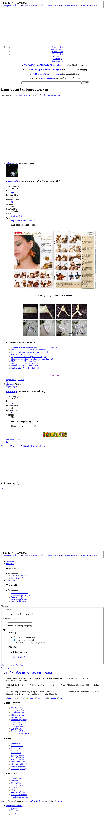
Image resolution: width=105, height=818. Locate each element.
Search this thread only (25, 637)
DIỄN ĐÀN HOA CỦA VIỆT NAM (29, 673)
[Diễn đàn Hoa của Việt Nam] (13, 665)
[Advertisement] (52, 26)
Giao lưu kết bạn (18, 792)
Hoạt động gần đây (19, 599)
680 (12, 193)
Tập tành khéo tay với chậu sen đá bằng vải (28, 356)
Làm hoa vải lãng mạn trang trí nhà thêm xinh (29, 352)
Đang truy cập (17, 597)
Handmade (15, 743)
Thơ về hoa (15, 788)
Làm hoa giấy (16, 748)
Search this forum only (25, 640)
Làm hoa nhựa (17, 750)
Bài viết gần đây (17, 578)
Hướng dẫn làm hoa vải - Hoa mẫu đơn (27, 363)
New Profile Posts (18, 602)
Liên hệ (14, 808)
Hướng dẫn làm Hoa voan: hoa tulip (25, 361)
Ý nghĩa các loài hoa (19, 797)
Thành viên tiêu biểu (19, 592)
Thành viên (10, 580)
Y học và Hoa (17, 724)
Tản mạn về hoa (17, 785)
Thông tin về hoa (18, 726)
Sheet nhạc (57, 58)
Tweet (3, 488)
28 (12, 202)
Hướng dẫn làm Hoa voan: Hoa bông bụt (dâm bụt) (32, 359)
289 (12, 403)
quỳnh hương (47, 95)
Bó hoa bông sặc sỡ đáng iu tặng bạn (26, 368)
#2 (7, 442)
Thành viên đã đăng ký (20, 595)
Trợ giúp (14, 810)
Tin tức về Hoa (17, 708)
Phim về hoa (16, 783)
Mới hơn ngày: (9, 630)
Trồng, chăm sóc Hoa (20, 733)
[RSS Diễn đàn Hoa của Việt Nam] (59, 698)
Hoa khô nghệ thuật (19, 720)
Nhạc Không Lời (58, 49)
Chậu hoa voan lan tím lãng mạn (24, 354)
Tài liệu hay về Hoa (19, 722)
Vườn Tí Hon (57, 52)
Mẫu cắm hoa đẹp (18, 762)
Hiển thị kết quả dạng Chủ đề (33, 642)
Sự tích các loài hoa (19, 794)
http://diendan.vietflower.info (23, 220)
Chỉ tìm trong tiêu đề (24, 614)
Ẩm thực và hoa (17, 729)
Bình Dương (16, 216)
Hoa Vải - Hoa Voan (23, 95)
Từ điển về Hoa (17, 713)
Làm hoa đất (16, 752)
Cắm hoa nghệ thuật (19, 764)
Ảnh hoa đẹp (16, 778)
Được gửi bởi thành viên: (13, 619)
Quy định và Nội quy (14, 805)
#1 (7, 382)
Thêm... (11, 659)
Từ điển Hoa (57, 47)
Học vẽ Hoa (16, 717)
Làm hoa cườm (17, 755)
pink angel (10, 439)
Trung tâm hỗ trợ (18, 710)
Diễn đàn (10, 563)
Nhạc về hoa (16, 781)
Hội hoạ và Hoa (17, 715)
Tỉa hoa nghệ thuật (18, 769)
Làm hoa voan (17, 746)
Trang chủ (10, 561)
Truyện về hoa (17, 790)
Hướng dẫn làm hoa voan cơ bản (24, 366)
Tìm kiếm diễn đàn (19, 576)
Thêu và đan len (17, 757)
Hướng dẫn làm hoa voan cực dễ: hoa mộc (28, 350)
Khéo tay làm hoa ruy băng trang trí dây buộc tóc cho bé (34, 347)
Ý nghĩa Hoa (57, 54)
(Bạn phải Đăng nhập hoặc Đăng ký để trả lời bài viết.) (23, 446)
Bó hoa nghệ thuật (18, 766)
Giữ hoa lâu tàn (17, 759)
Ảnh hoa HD (57, 56)
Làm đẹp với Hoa (18, 731)
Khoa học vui (57, 61)
